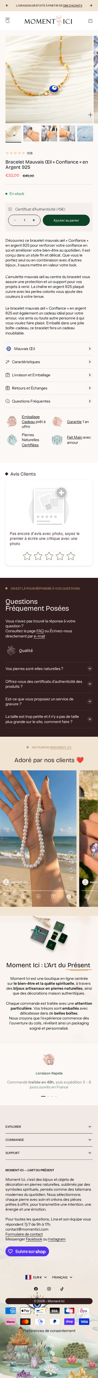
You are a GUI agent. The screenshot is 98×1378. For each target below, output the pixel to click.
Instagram (57, 1239)
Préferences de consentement (49, 1330)
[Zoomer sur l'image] (90, 115)
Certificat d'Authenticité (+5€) (40, 209)
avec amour (79, 440)
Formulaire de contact (24, 1234)
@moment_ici (60, 747)
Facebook (34, 1239)
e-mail (39, 636)
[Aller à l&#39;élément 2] (31, 133)
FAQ (40, 630)
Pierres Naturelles (30, 439)
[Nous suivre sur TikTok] (62, 1289)
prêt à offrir (33, 421)
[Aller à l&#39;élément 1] (13, 133)
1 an (78, 421)
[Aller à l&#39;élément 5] (85, 133)
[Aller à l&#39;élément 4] (67, 133)
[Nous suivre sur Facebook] (36, 1289)
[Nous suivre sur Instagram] (49, 1289)
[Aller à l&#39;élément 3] (49, 133)
